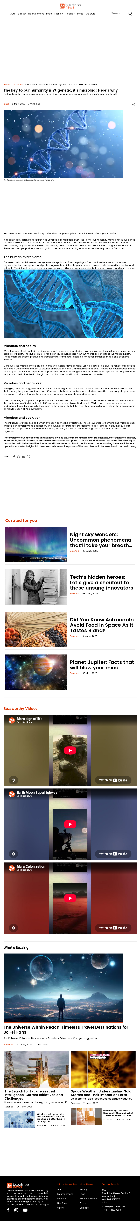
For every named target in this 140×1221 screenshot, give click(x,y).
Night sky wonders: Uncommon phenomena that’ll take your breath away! (100, 542)
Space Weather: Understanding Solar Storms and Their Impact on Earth (102, 1093)
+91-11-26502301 (113, 1209)
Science (18, 84)
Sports (61, 1207)
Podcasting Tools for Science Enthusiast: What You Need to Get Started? (118, 1113)
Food (49, 13)
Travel (83, 1203)
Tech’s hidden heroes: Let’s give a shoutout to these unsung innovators (101, 582)
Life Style (90, 13)
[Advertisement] (70, 51)
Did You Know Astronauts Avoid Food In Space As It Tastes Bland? (102, 625)
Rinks (6, 103)
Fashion (58, 13)
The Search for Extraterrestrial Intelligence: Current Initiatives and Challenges (33, 1095)
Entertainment (36, 13)
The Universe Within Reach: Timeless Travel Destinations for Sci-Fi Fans (66, 1029)
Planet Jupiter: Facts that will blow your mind (102, 665)
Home (7, 84)
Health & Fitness (74, 13)
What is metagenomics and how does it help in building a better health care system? (51, 1118)
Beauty (22, 13)
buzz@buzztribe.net (114, 1206)
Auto (13, 13)
